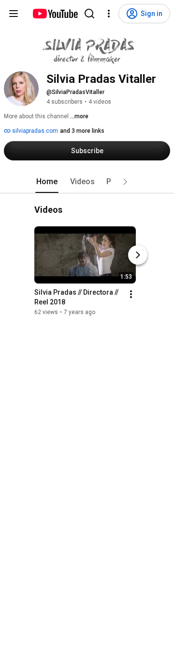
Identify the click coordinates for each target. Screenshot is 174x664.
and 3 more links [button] (82, 130)
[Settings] (109, 13)
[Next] (137, 255)
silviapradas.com (34, 130)
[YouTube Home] (55, 13)
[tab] (46, 181)
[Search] (89, 13)
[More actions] (131, 294)
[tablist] (87, 181)
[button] (125, 181)
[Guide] (13, 13)
